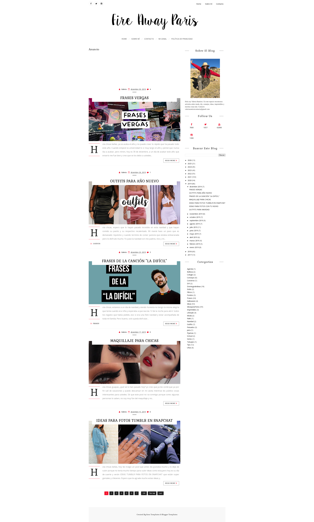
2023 (190, 170)
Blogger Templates (169, 514)
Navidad (190, 321)
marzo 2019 (195, 240)
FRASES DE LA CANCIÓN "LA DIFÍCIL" (134, 261)
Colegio (190, 275)
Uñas (189, 347)
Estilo (189, 289)
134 (144, 493)
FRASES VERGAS (134, 98)
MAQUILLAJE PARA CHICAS (134, 341)
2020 (190, 180)
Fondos (190, 295)
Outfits (96, 244)
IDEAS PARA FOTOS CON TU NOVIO (203, 206)
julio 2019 (194, 227)
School (189, 336)
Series (189, 339)
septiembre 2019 (196, 220)
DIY (188, 283)
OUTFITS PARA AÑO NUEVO (134, 181)
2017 (190, 255)
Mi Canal (162, 39)
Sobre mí (208, 4)
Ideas (189, 304)
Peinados (190, 327)
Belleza (190, 272)
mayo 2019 (194, 234)
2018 (190, 251)
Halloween (191, 301)
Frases (96, 324)
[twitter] (96, 3)
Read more (170, 161)
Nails (189, 318)
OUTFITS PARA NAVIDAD (199, 209)
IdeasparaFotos (193, 307)
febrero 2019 (195, 244)
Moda (189, 315)
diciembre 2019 (196, 186)
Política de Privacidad (182, 39)
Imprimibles (191, 310)
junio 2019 (194, 230)
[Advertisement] (134, 68)
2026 (190, 160)
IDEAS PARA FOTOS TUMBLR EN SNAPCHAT (134, 420)
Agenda (190, 269)
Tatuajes (190, 342)
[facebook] (91, 3)
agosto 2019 (195, 224)
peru (189, 330)
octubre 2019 (195, 217)
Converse (191, 280)
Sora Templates (152, 514)
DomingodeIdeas (194, 286)
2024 (190, 167)
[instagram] (101, 3)
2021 (190, 177)
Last (160, 493)
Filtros (189, 292)
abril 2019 (194, 237)
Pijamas (190, 333)
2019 (190, 184)
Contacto (219, 4)
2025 (190, 163)
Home (198, 4)
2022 (190, 173)
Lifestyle (190, 313)
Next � (152, 493)
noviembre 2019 (196, 214)
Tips (188, 345)
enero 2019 (194, 247)
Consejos (191, 277)
